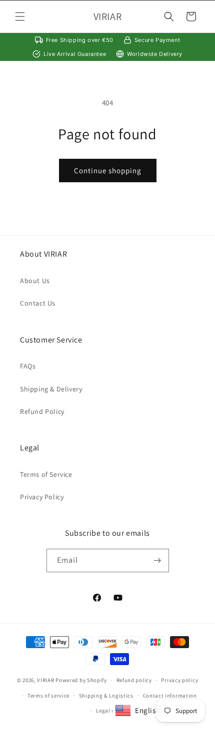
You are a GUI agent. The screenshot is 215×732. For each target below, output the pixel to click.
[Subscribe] (157, 560)
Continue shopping (108, 170)
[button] (20, 16)
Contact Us (38, 303)
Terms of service (49, 695)
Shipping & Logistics (106, 695)
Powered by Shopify (81, 680)
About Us (35, 280)
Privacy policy (179, 680)
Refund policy (134, 680)
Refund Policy (42, 411)
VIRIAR (45, 680)
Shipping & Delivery (51, 388)
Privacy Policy (42, 496)
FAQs (28, 366)
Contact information (170, 695)
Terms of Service (46, 474)
